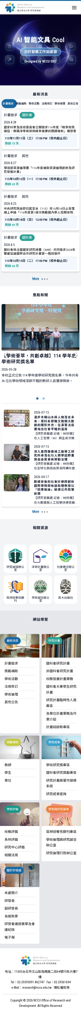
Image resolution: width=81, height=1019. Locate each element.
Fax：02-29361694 (59, 982)
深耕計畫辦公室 (40, 568)
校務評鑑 (11, 832)
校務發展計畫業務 (59, 679)
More (35, 279)
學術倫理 (59, 103)
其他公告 (73, 103)
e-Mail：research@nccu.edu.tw (31, 987)
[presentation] (6, 354)
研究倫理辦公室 (15, 568)
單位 (7, 781)
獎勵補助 (21, 103)
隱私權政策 (62, 987)
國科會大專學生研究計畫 (61, 689)
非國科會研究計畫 (59, 671)
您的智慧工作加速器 (40, 52)
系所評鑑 (11, 840)
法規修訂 (47, 103)
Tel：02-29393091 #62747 (27, 982)
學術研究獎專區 (58, 765)
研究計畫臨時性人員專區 (61, 703)
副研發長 (11, 908)
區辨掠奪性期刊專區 (61, 832)
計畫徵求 (8, 103)
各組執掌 (11, 916)
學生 (7, 773)
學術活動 (34, 103)
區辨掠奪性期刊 (15, 599)
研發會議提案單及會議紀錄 (19, 927)
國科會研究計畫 (58, 663)
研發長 (9, 901)
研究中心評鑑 (14, 847)
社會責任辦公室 (65, 568)
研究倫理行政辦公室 (61, 853)
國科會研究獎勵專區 (61, 773)
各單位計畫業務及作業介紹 (61, 716)
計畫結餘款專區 (58, 727)
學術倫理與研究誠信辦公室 (61, 843)
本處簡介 (11, 893)
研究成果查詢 (56, 794)
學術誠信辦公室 (40, 599)
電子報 (9, 937)
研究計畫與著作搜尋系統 (61, 783)
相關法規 (11, 855)
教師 (7, 765)
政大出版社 (65, 597)
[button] (37, 398)
